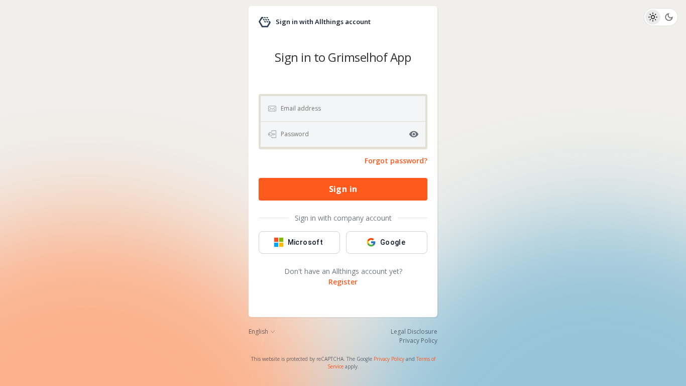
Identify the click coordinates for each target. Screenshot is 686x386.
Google (392, 242)
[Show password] (413, 134)
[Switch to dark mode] (668, 17)
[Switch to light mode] (652, 17)
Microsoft (305, 242)
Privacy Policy (389, 358)
